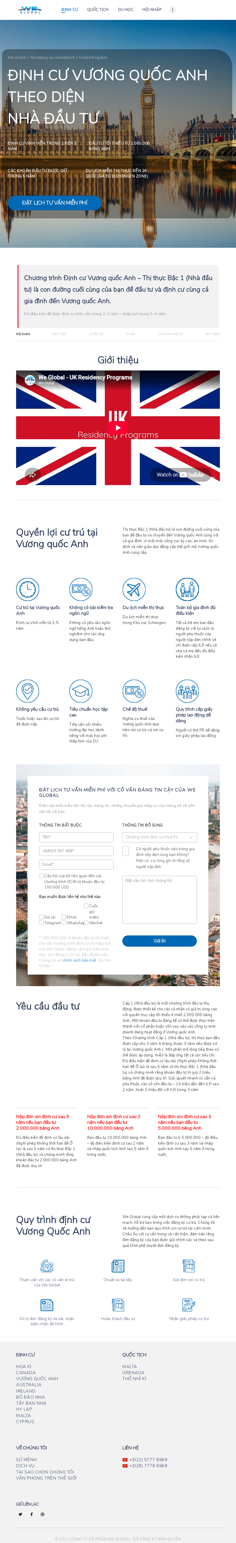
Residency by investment (53, 57)
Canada (26, 1373)
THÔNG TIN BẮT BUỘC (60, 825)
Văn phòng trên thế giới (46, 1478)
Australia (29, 1385)
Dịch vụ (25, 1466)
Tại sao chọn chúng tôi (45, 1472)
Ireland (26, 1391)
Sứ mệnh (26, 1460)
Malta (23, 1416)
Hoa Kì (23, 1367)
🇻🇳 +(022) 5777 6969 (144, 1460)
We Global (17, 57)
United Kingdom (93, 57)
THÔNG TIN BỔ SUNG (142, 825)
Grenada (133, 1373)
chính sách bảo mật (79, 960)
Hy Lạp (24, 1409)
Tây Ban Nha (31, 1403)
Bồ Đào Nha (30, 1397)
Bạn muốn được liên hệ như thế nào (70, 896)
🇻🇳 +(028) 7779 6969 (144, 1466)
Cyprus (25, 1422)
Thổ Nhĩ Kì (134, 1379)
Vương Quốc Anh (37, 1379)
